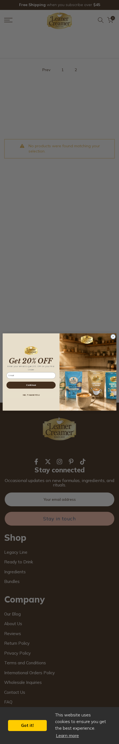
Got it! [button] (27, 725)
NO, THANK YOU (31, 395)
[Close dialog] (113, 336)
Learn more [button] (67, 735)
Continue (31, 385)
